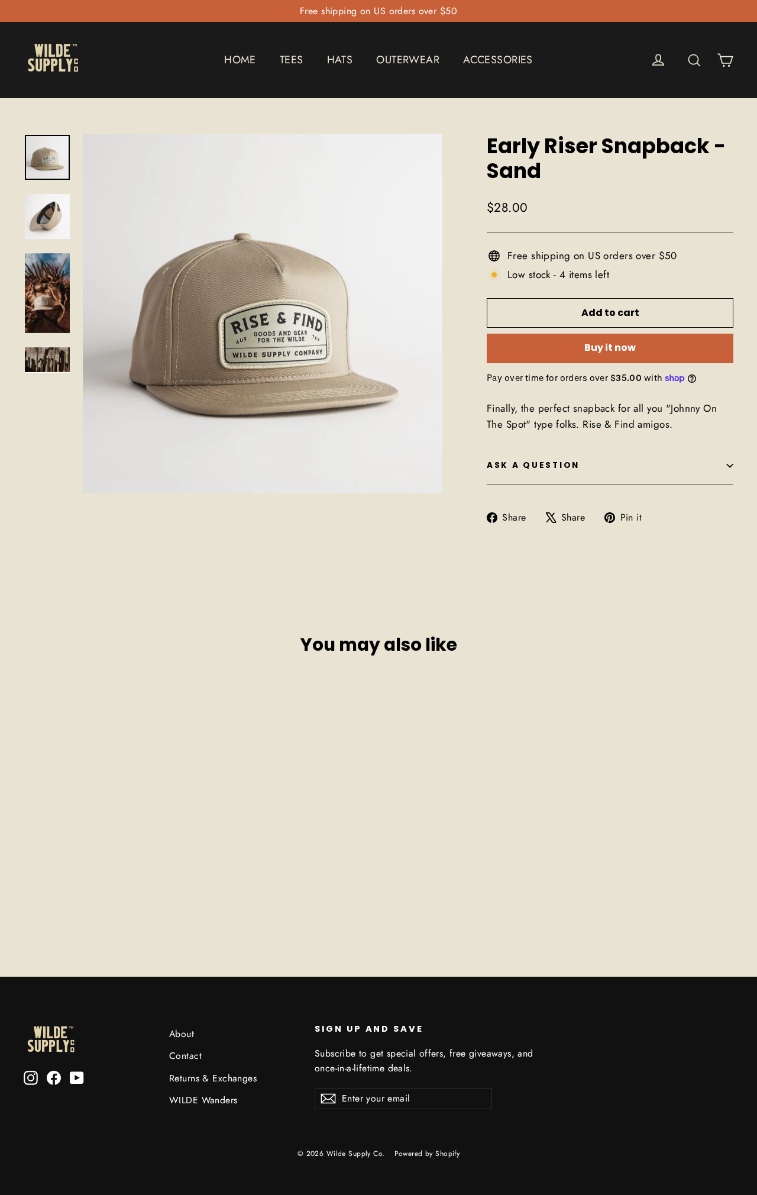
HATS (340, 59)
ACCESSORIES (498, 59)
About (181, 1034)
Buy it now (610, 347)
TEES (291, 59)
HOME (240, 59)
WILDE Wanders (203, 1100)
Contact (185, 1055)
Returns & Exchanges (213, 1078)
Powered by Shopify (427, 1153)
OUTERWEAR (407, 59)
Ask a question (533, 465)
